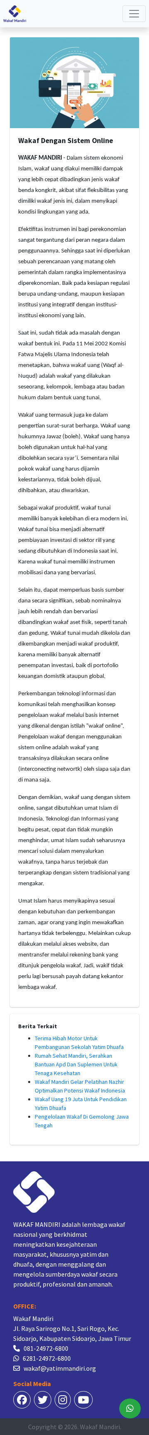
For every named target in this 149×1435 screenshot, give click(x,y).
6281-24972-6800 (47, 1358)
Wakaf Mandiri (100, 1427)
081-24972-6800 (46, 1348)
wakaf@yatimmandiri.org (60, 1368)
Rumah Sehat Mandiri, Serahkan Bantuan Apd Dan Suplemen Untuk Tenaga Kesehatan (76, 1064)
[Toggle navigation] (134, 13)
